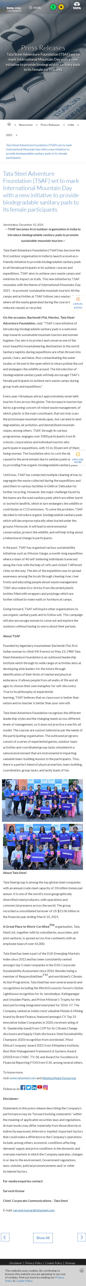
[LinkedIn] (34, 1089)
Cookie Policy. (24, 1280)
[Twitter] (28, 1089)
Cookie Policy (53, 1263)
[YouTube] (39, 1089)
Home (8, 125)
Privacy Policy (33, 1263)
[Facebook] (22, 1089)
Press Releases (50, 124)
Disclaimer (15, 1263)
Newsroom (26, 124)
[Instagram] (45, 1089)
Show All (43, 1238)
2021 (9, 135)
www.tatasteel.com (22, 1078)
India (71, 124)
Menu (37, 7)
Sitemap (70, 1263)
